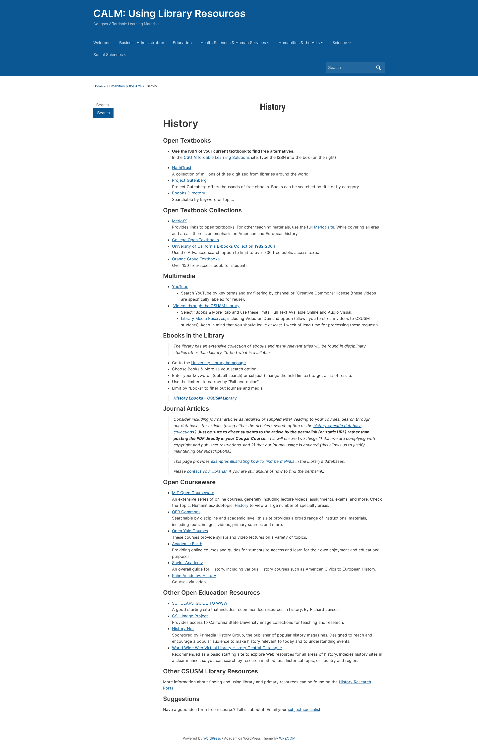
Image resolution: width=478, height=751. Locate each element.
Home (98, 86)
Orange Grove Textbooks (196, 258)
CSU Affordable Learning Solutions (217, 157)
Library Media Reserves (203, 318)
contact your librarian (207, 471)
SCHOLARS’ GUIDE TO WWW (199, 603)
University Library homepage (218, 362)
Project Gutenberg (189, 180)
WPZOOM (287, 738)
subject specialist (304, 709)
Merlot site (324, 227)
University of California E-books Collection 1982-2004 (223, 246)
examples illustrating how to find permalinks (252, 461)
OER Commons (186, 511)
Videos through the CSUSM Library (206, 305)
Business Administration (141, 42)
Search (378, 68)
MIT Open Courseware (193, 492)
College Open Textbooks (195, 239)
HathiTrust (181, 167)
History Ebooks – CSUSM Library (205, 398)
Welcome (102, 42)
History (241, 505)
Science (339, 42)
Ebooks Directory (188, 192)
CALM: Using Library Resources (169, 13)
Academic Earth (187, 543)
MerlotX (179, 220)
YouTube (180, 286)
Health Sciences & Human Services (233, 42)
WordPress (212, 738)
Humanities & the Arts (299, 42)
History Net (183, 628)
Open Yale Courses (190, 530)
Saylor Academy (187, 562)
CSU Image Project (190, 615)
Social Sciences (108, 54)
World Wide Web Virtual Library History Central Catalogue (227, 647)
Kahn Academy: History (194, 575)
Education (182, 42)
